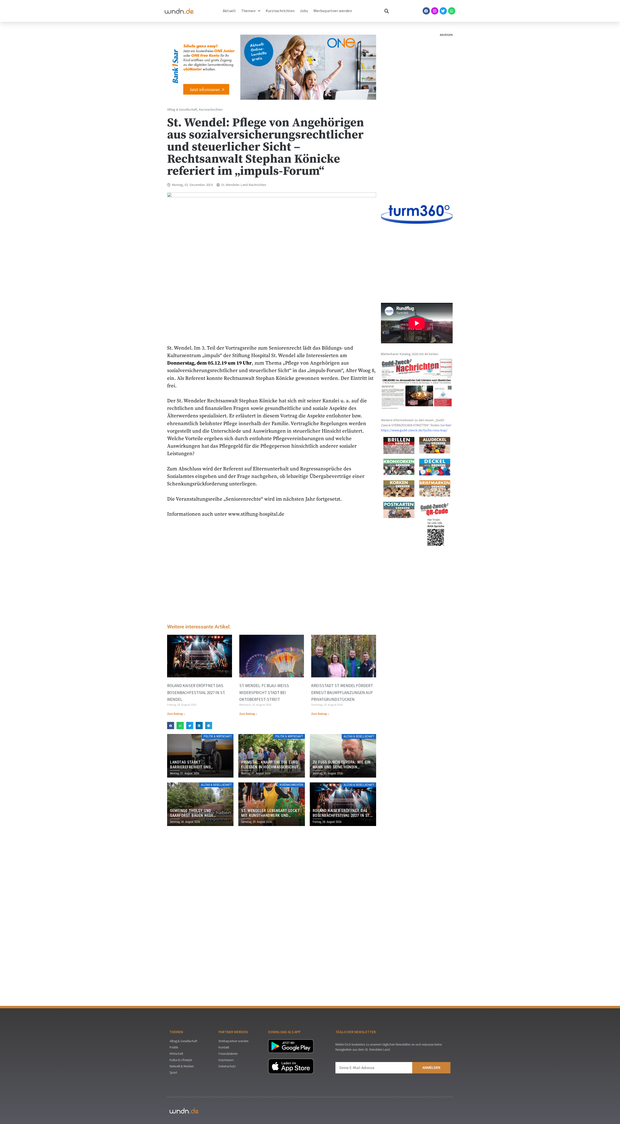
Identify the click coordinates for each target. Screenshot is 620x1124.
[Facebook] (426, 11)
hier (448, 425)
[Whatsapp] (451, 11)
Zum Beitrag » (176, 714)
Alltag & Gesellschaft (182, 109)
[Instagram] (434, 11)
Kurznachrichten (280, 10)
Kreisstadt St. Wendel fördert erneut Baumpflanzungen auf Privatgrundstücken (342, 692)
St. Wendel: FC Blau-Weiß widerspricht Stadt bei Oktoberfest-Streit (264, 692)
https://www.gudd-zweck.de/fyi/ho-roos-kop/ (414, 430)
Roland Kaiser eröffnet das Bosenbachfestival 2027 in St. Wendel (196, 692)
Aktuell (229, 10)
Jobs (304, 10)
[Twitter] (443, 11)
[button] (170, 725)
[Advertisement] (271, 579)
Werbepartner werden (332, 10)
